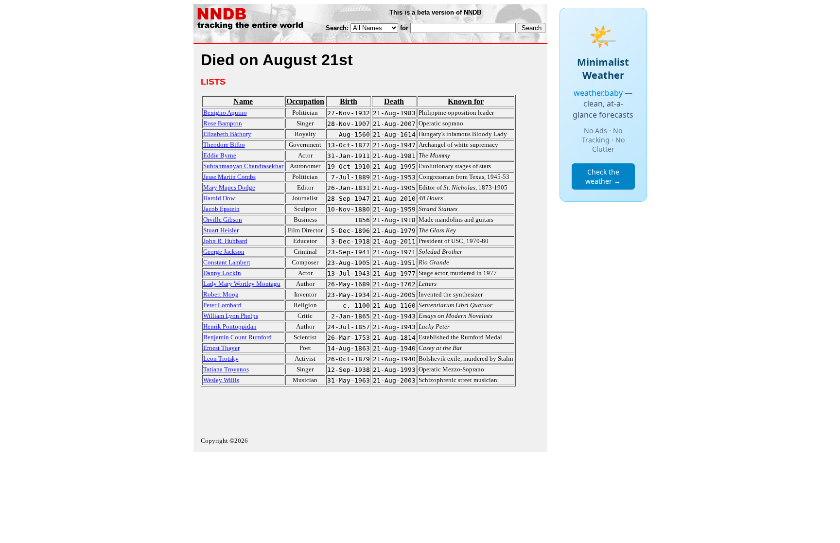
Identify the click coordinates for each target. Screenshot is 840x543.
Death (394, 101)
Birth (348, 101)
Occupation (305, 101)
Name (243, 101)
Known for (466, 101)
